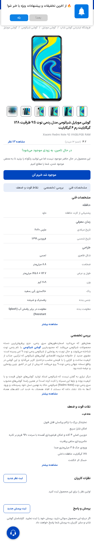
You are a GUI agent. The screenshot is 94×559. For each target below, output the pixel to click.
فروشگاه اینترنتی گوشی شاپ (75, 28)
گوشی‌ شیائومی (32, 347)
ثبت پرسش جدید (16, 509)
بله (19, 17)
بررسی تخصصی (54, 187)
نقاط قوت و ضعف (27, 187)
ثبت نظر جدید (15, 478)
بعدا (38, 17)
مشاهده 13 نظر (16, 142)
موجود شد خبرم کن (44, 175)
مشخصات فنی (78, 187)
